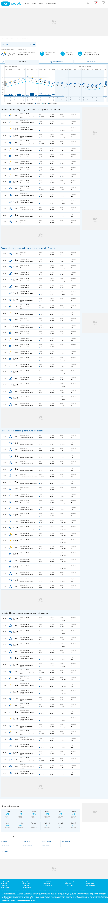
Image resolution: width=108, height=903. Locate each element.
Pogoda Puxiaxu (46, 845)
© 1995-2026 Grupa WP (6, 890)
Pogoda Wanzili (4, 841)
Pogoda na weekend (90, 62)
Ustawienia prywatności (44, 890)
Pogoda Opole (4, 885)
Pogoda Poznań (25, 885)
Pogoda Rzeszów (47, 885)
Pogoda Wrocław (5, 887)
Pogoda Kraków (26, 883)
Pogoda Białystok (5, 881)
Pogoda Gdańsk (47, 881)
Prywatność (32, 890)
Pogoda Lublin (46, 883)
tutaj (34, 900)
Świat (41, 3)
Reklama (17, 890)
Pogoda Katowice (90, 881)
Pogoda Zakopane (26, 887)
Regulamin (56, 890)
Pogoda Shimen (26, 841)
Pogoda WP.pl (4, 38)
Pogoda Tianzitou (46, 841)
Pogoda (16, 3)
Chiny (11, 38)
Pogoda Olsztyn (90, 883)
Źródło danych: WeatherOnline (79, 890)
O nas (24, 890)
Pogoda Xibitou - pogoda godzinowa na (17, 431)
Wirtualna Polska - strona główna (5, 3)
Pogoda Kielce (4, 883)
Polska (27, 3)
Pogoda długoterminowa (56, 62)
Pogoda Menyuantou (27, 845)
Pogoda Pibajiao (5, 845)
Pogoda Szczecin (69, 885)
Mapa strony (65, 890)
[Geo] (34, 44)
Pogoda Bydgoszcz (26, 881)
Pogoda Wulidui (66, 841)
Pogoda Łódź (68, 883)
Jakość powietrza (51, 3)
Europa (34, 3)
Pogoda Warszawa (90, 885)
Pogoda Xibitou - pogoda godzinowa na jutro (19, 248)
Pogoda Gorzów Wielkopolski (72, 881)
